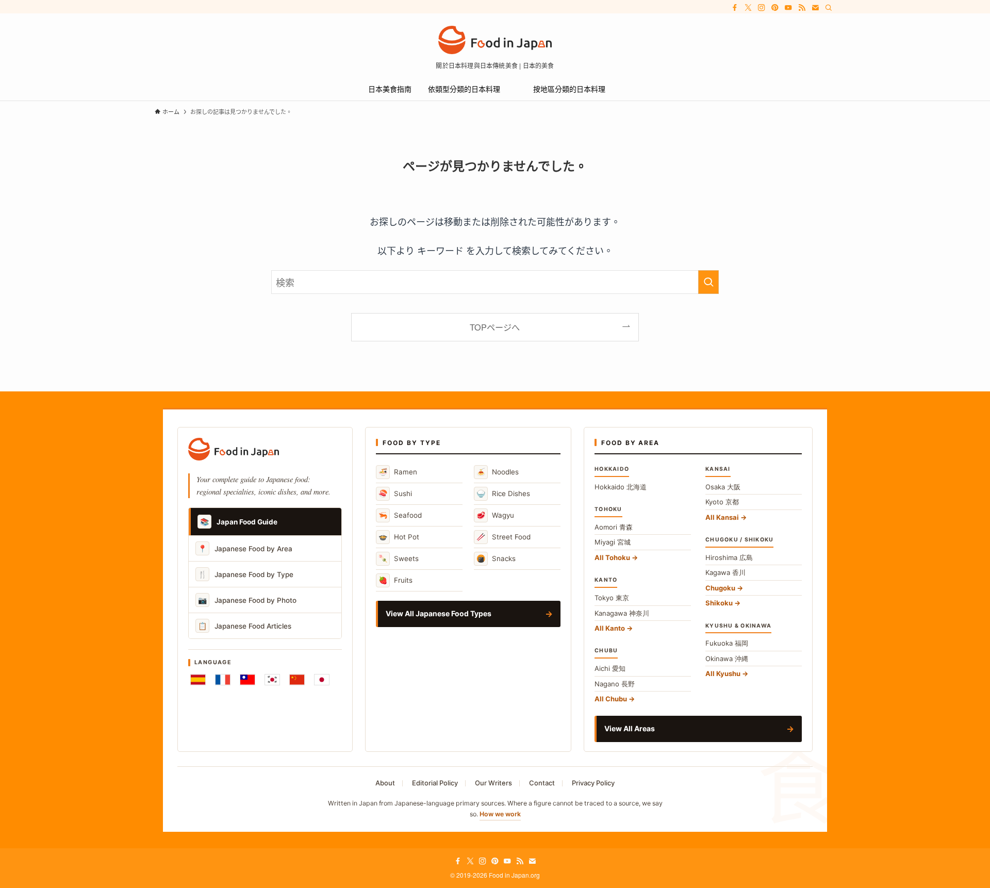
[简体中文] (297, 679)
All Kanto (610, 628)
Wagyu (495, 515)
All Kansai (722, 517)
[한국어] (272, 679)
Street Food (503, 536)
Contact (542, 783)
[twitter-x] (748, 7)
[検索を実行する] (708, 282)
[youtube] (788, 7)
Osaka (722, 487)
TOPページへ (495, 327)
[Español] (198, 679)
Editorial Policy (435, 783)
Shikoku (719, 603)
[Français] (223, 679)
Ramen (397, 471)
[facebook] (734, 7)
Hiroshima (729, 557)
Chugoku (720, 588)
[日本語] (322, 679)
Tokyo (612, 598)
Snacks (496, 558)
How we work (500, 814)
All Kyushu (722, 673)
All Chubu (611, 699)
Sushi (395, 493)
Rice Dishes (503, 493)
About (385, 783)
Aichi (610, 668)
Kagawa (725, 572)
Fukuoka (726, 643)
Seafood (400, 515)
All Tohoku (612, 557)
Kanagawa (622, 613)
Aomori (614, 527)
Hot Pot (398, 536)
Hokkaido (621, 487)
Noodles (497, 471)
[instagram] (761, 7)
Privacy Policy (593, 783)
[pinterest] (775, 7)
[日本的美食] (495, 40)
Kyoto (722, 502)
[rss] (801, 7)
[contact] (815, 7)
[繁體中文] (247, 679)
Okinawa (726, 658)
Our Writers (493, 783)
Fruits (395, 579)
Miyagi (613, 542)
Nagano (615, 684)
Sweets (398, 558)
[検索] (828, 7)
